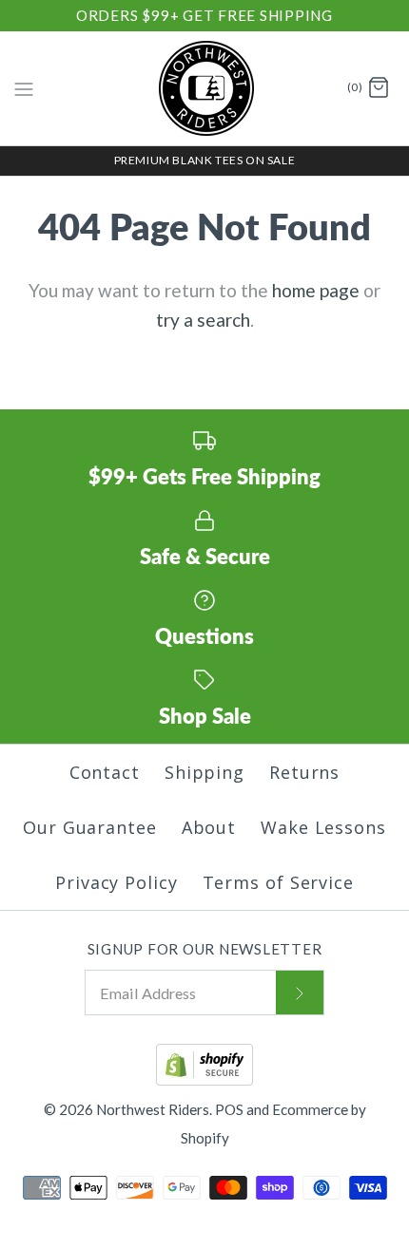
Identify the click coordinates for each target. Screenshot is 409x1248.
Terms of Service (278, 882)
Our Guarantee (90, 827)
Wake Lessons (323, 827)
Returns (304, 772)
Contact (104, 772)
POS (229, 1109)
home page (316, 290)
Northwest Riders (152, 1109)
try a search (203, 320)
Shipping (204, 772)
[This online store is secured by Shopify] (204, 1079)
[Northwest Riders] (205, 88)
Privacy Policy (116, 882)
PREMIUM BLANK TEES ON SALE (205, 160)
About (209, 827)
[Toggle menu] (24, 87)
